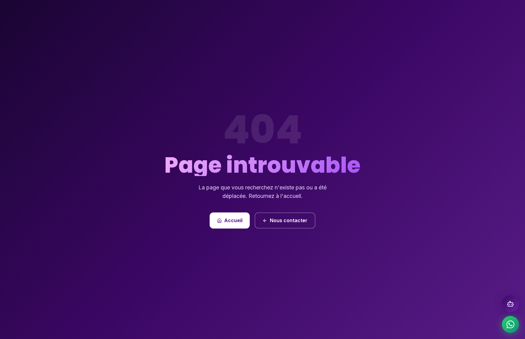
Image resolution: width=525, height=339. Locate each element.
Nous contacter (288, 220)
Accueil (233, 220)
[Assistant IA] (510, 303)
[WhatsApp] (510, 324)
